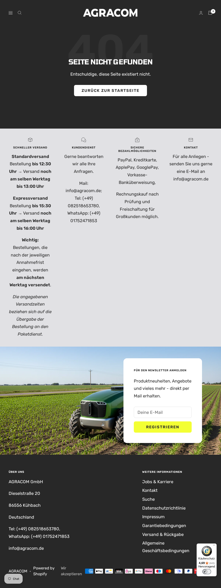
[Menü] (214, 546)
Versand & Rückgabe (163, 534)
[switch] (206, 571)
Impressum (153, 516)
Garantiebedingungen (164, 525)
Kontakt (150, 490)
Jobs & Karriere (157, 481)
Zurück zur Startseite (110, 90)
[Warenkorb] (210, 13)
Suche (148, 499)
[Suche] (20, 13)
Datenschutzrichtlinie (164, 508)
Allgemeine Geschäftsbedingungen (165, 546)
